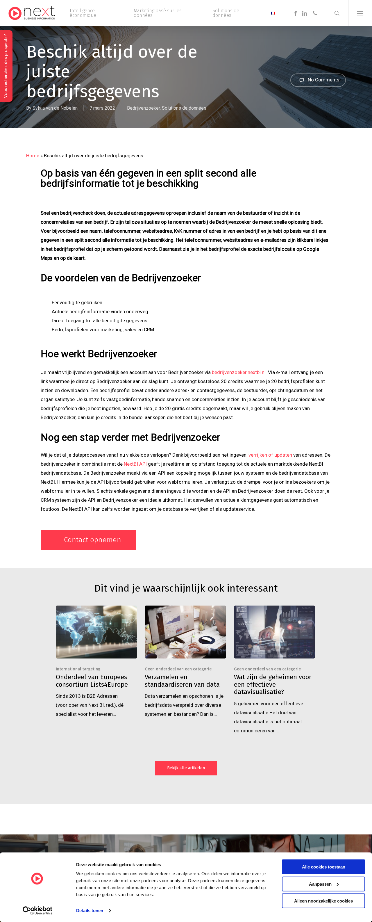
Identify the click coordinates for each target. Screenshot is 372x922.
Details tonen (89, 910)
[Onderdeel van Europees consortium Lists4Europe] (96, 662)
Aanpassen (320, 883)
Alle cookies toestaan (323, 866)
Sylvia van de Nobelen (55, 108)
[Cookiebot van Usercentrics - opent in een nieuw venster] (37, 910)
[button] (360, 13)
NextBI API (135, 464)
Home (32, 156)
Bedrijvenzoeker (143, 108)
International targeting (78, 669)
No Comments (323, 79)
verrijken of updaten (270, 455)
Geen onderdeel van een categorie (178, 669)
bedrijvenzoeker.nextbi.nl (239, 372)
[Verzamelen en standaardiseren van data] (185, 662)
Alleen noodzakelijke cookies (323, 900)
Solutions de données (184, 108)
